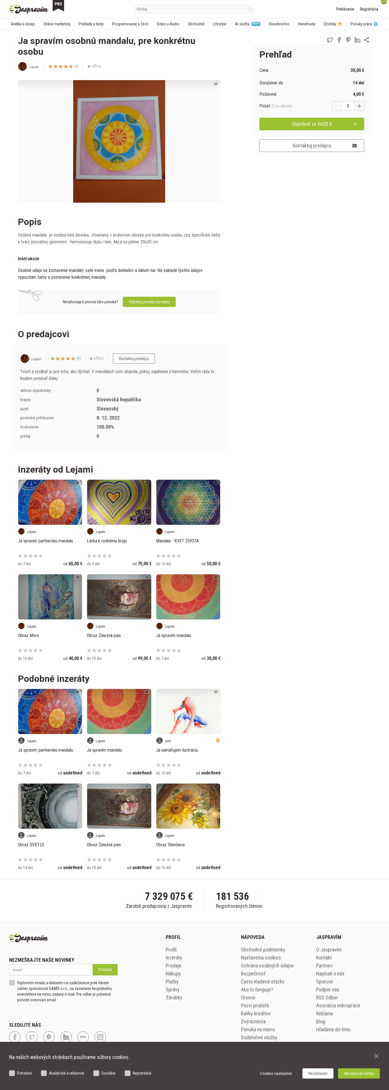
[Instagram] (100, 1037)
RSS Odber (327, 997)
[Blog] (83, 1037)
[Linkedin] (66, 1037)
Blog (320, 1021)
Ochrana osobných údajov (267, 966)
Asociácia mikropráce (338, 1005)
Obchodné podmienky (263, 950)
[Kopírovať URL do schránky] (366, 39)
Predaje (173, 966)
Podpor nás (327, 990)
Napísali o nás (330, 974)
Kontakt (324, 958)
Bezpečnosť (253, 974)
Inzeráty (174, 958)
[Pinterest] (49, 1037)
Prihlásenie (345, 9)
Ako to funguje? (257, 990)
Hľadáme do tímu (333, 1029)
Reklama (324, 1013)
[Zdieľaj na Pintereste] (348, 39)
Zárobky (174, 997)
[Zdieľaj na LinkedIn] (357, 39)
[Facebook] (15, 1037)
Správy (173, 990)
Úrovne (248, 997)
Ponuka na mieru (258, 1029)
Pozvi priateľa (255, 1005)
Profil (171, 950)
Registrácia (369, 9)
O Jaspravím (328, 950)
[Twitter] (32, 1037)
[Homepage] (28, 9)
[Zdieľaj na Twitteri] (330, 39)
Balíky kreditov (256, 1013)
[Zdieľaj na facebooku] (339, 39)
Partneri (324, 966)
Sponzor (324, 982)
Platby (172, 982)
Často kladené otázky (262, 982)
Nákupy (173, 974)
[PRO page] (58, 5)
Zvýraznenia (253, 1021)
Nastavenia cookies (261, 958)
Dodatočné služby (259, 1037)
